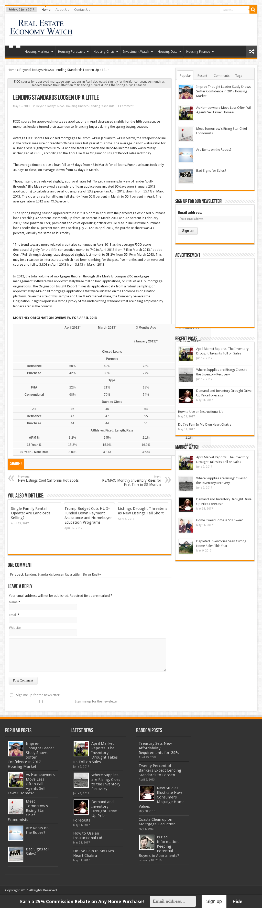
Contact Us (82, 10)
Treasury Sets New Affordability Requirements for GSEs (159, 748)
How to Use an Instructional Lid (201, 412)
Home (46, 10)
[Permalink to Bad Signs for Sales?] (186, 176)
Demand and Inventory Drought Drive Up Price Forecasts (95, 811)
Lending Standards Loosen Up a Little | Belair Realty (63, 574)
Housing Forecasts (71, 51)
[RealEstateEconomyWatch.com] (41, 33)
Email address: (190, 212)
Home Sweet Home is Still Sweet (219, 520)
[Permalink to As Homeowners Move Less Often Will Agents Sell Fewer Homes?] (186, 113)
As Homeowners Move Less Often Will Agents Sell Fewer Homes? (31, 783)
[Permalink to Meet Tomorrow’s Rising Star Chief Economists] (186, 134)
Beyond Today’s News (35, 70)
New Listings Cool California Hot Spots (48, 478)
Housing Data (168, 51)
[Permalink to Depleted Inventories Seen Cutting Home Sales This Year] (186, 546)
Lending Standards (102, 106)
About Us (62, 10)
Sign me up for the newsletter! (38, 695)
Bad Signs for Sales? (211, 170)
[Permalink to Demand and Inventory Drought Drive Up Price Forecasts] (186, 396)
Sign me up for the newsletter (96, 701)
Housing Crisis (104, 51)
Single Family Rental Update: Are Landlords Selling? (30, 513)
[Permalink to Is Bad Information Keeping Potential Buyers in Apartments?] (147, 842)
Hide (237, 901)
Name (13, 602)
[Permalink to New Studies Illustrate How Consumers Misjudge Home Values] (147, 793)
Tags (238, 76)
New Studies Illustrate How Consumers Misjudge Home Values (161, 797)
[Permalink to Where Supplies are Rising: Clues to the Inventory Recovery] (186, 375)
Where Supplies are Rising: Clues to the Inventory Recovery (105, 782)
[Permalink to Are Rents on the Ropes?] (186, 155)
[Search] (253, 10)
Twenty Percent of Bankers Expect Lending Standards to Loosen (160, 770)
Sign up (214, 901)
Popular (185, 76)
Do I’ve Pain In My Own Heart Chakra (205, 424)
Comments (222, 76)
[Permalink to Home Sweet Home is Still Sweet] (186, 525)
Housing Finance (198, 51)
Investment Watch (136, 51)
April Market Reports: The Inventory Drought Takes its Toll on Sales (95, 752)
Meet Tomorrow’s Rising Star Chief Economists (28, 810)
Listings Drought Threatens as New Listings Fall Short (142, 510)
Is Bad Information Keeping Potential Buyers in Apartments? (159, 846)
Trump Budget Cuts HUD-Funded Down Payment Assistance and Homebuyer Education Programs (88, 515)
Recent (202, 76)
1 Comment (126, 106)
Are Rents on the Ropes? (214, 150)
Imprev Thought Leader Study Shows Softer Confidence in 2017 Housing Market (223, 91)
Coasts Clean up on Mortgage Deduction (157, 821)
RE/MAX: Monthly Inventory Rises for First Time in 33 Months (131, 481)
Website (15, 628)
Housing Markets (37, 51)
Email (13, 615)
